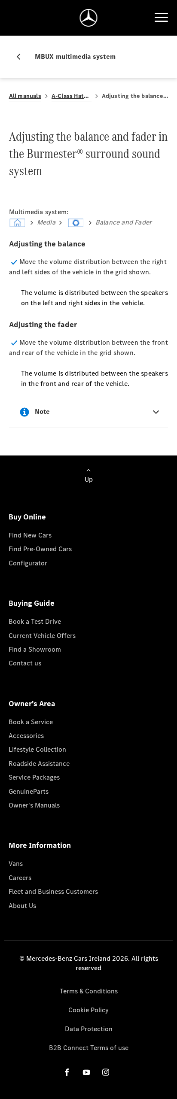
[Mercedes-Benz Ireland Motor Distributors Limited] (89, 18)
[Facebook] (67, 1072)
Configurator (28, 563)
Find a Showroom (35, 649)
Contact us (25, 663)
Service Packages (34, 777)
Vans (16, 863)
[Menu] (161, 17)
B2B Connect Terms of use (88, 1047)
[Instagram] (106, 1072)
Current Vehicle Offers (42, 635)
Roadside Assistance (39, 763)
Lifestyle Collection (37, 749)
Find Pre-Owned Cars (40, 548)
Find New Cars (30, 535)
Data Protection (89, 1028)
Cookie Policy (88, 1009)
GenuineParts (29, 791)
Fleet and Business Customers (53, 891)
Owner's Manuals (34, 805)
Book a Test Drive (35, 621)
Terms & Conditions (89, 991)
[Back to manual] (22, 57)
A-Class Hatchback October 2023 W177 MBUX (72, 96)
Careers (20, 877)
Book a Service (31, 721)
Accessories (26, 735)
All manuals (25, 96)
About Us (22, 905)
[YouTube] (86, 1072)
